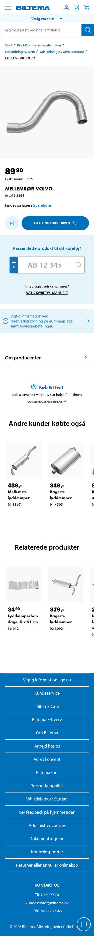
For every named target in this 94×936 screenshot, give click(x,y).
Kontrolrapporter (47, 852)
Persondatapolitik (47, 785)
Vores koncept (47, 759)
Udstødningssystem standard (62, 51)
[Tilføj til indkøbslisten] (12, 223)
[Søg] (87, 30)
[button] (47, 19)
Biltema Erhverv (47, 719)
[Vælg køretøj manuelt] (86, 320)
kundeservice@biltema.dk (47, 902)
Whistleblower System (47, 799)
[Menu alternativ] (8, 8)
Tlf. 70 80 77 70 (47, 894)
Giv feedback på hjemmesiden (47, 812)
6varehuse (42, 205)
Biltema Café (47, 706)
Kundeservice (47, 693)
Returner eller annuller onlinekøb (47, 865)
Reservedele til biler (47, 45)
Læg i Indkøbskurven (52, 223)
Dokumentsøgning (47, 838)
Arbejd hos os (47, 746)
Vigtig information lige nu (47, 680)
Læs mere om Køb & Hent (44, 401)
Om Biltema (47, 733)
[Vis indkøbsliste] (76, 8)
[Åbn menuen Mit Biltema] (66, 8)
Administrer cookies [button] (47, 825)
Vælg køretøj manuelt (47, 292)
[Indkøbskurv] (86, 8)
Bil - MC (22, 45)
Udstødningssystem (20, 51)
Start (8, 45)
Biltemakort (47, 772)
